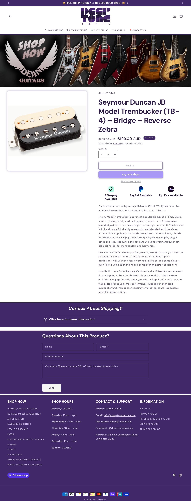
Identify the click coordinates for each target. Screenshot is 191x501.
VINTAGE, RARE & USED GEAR (22, 408)
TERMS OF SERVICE (150, 429)
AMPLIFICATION (15, 419)
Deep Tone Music (99, 499)
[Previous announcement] (8, 3)
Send (52, 387)
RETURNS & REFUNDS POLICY (155, 419)
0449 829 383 (112, 408)
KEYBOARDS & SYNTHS (19, 424)
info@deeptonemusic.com (119, 415)
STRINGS (11, 444)
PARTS (10, 434)
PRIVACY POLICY (148, 413)
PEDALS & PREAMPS (17, 429)
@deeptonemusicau (121, 428)
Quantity (102, 148)
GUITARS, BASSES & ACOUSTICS (24, 413)
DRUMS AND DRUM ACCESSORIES (24, 464)
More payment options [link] (131, 181)
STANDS (11, 449)
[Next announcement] (183, 3)
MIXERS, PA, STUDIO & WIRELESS (24, 459)
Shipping (117, 143)
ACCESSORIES (14, 454)
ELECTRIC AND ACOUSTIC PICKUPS (25, 439)
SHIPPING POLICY (149, 424)
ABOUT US (145, 408)
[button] (10, 16)
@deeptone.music (121, 421)
